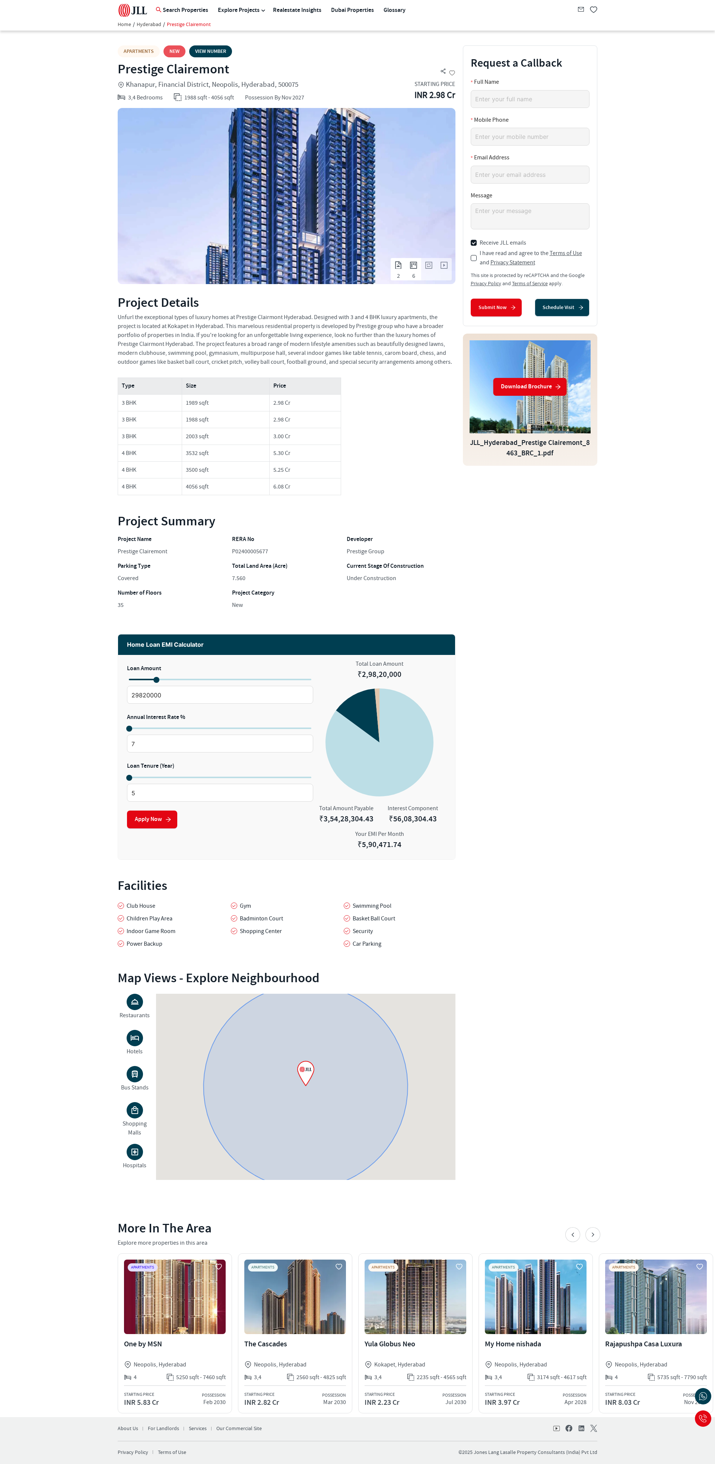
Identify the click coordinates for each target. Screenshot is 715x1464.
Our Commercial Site (239, 1428)
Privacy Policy (486, 283)
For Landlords (163, 1428)
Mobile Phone (491, 120)
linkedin (580, 1429)
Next (592, 1234)
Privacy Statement (512, 262)
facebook (569, 1429)
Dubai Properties (352, 10)
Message (481, 195)
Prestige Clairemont (189, 24)
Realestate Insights (297, 10)
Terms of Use (566, 253)
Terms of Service (530, 283)
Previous (572, 1234)
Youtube (557, 1429)
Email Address (491, 157)
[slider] (156, 679)
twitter (592, 1429)
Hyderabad (149, 24)
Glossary (395, 10)
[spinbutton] (220, 695)
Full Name (486, 82)
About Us (128, 1428)
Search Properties (185, 10)
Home (124, 24)
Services (198, 1428)
